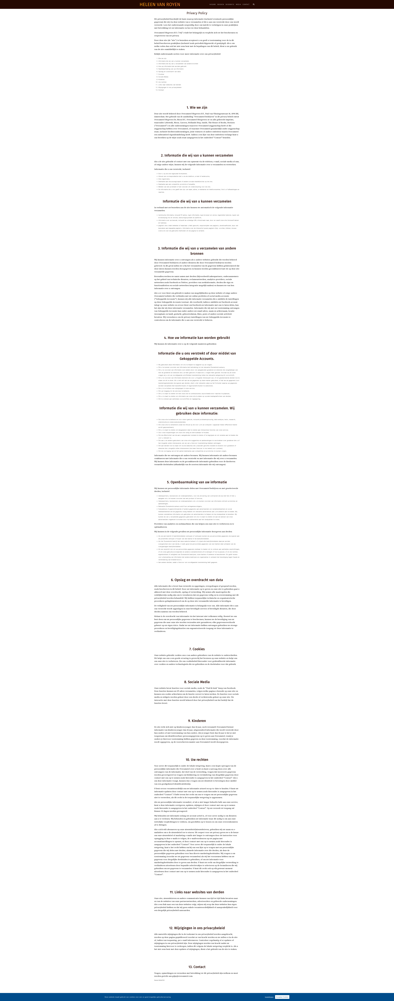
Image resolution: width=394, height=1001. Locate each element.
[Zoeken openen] (253, 4)
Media (238, 4)
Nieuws (213, 4)
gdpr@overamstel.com (182, 976)
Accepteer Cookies (282, 997)
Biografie (230, 4)
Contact (246, 4)
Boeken (220, 4)
